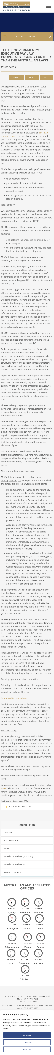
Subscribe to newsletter (27, 37)
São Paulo (25, 979)
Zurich (27, 947)
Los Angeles (12, 928)
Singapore (24, 963)
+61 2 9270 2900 (30, 999)
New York (38, 912)
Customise (27, 1042)
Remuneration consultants (14, 698)
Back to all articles (20, 806)
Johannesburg (12, 947)
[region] (27, 1032)
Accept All (27, 1035)
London (39, 928)
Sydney (12, 912)
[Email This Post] (16, 77)
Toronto (26, 928)
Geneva (40, 947)
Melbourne (25, 912)
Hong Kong (38, 963)
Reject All (27, 1049)
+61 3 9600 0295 (30, 1008)
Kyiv (11, 963)
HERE (3, 788)
